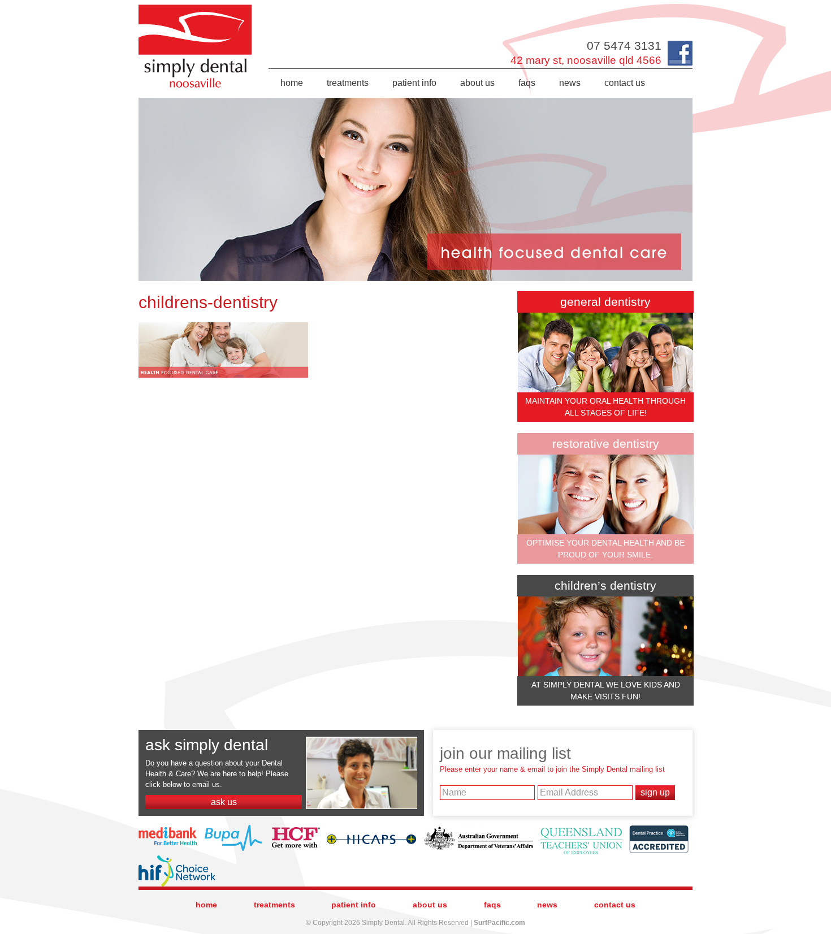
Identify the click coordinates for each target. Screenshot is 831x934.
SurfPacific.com (499, 923)
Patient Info (414, 83)
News (570, 83)
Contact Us (624, 83)
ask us (224, 802)
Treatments (348, 83)
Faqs (526, 83)
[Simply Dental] (195, 7)
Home (291, 83)
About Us (477, 83)
